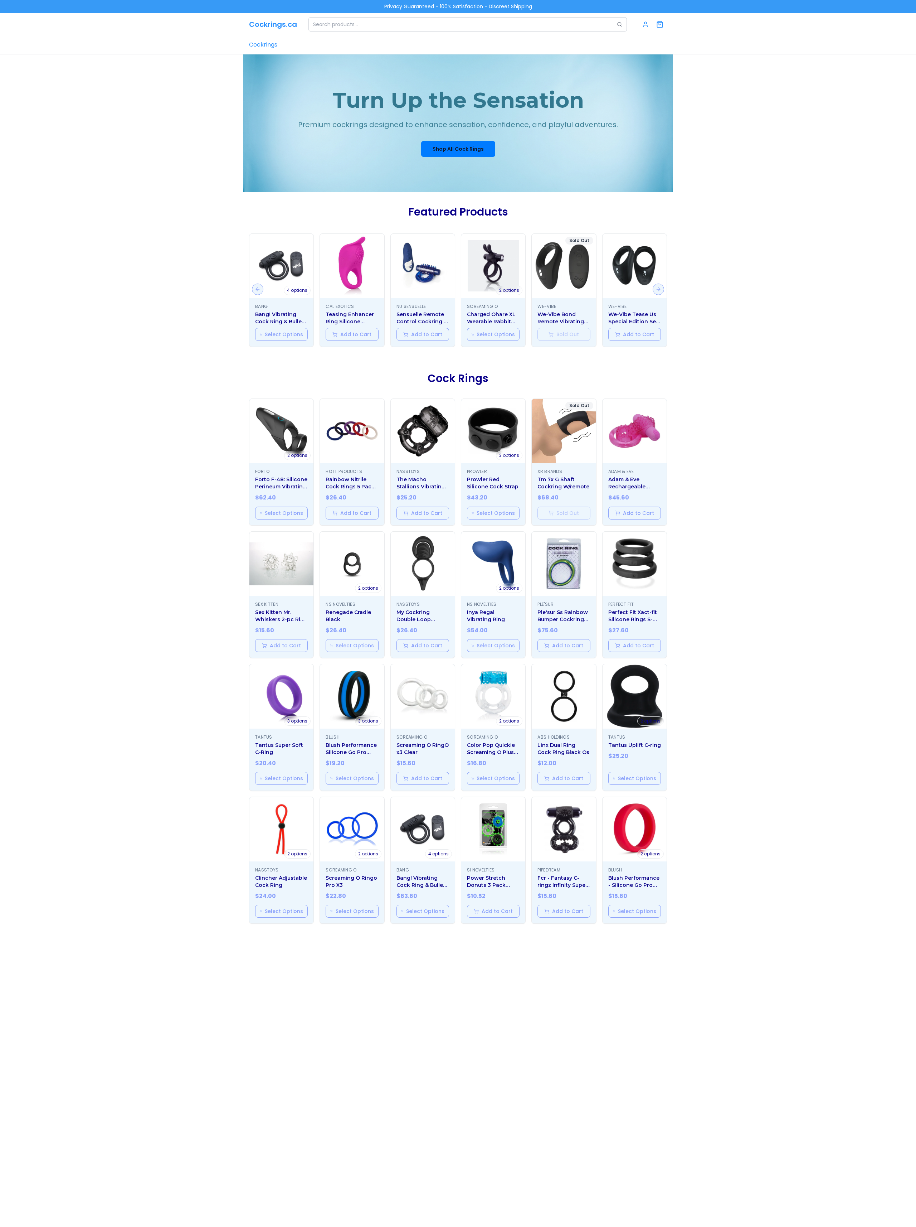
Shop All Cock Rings (458, 149)
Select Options (284, 334)
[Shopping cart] (660, 24)
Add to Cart (355, 334)
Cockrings (263, 44)
